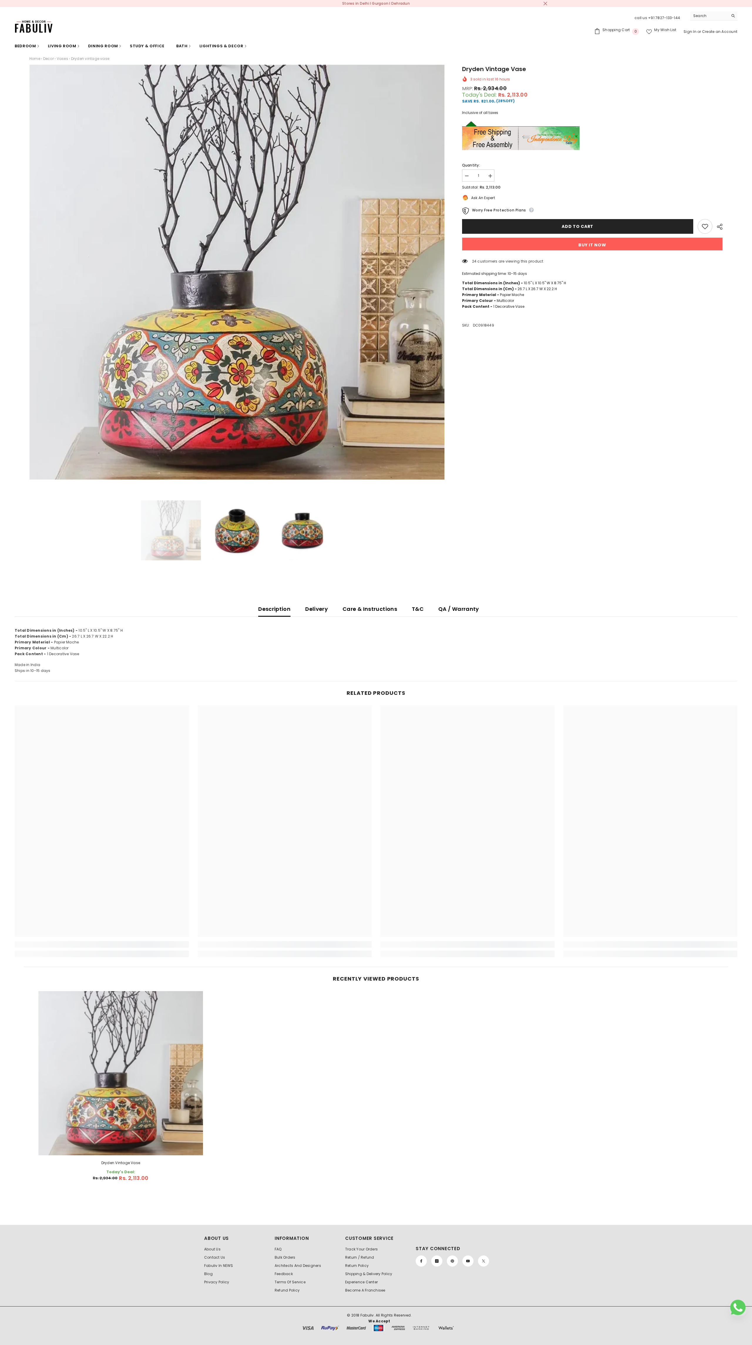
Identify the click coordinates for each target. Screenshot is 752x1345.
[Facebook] (421, 1261)
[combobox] (709, 15)
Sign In (690, 31)
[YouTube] (468, 1261)
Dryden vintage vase (120, 1162)
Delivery (316, 609)
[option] (236, 272)
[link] (102, 944)
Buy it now (592, 245)
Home (34, 58)
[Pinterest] (452, 1261)
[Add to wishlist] (705, 226)
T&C (418, 609)
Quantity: (471, 165)
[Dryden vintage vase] (120, 1073)
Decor (48, 58)
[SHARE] (717, 227)
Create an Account (719, 31)
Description (274, 609)
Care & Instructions (370, 609)
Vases (62, 58)
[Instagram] (436, 1261)
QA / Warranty (458, 609)
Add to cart (577, 226)
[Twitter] (483, 1261)
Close (545, 3)
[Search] (713, 16)
